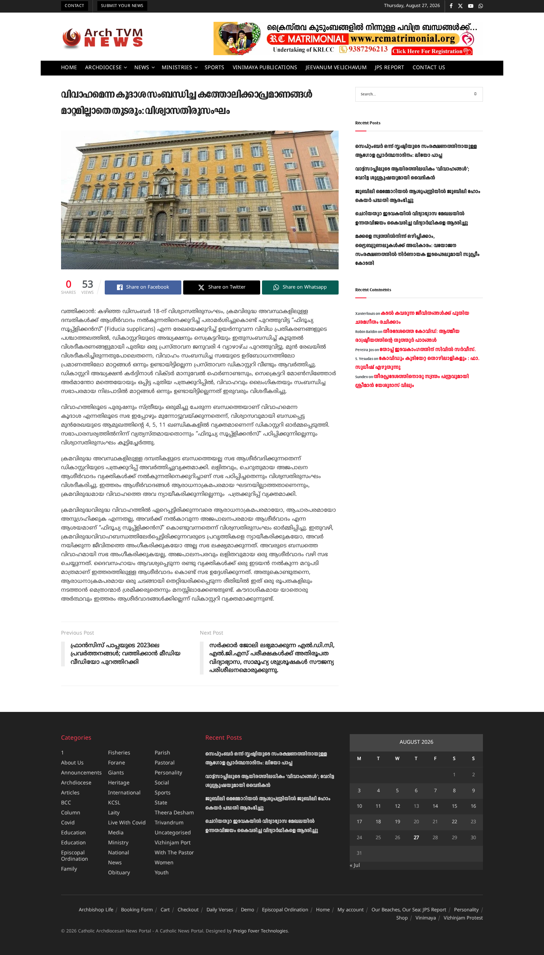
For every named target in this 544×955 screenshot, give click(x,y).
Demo (247, 910)
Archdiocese (103, 68)
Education (73, 833)
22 (454, 822)
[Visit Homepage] (102, 38)
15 (454, 807)
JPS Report (389, 68)
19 (397, 822)
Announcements (81, 773)
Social (162, 783)
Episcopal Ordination (74, 856)
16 (473, 807)
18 (378, 822)
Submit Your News (122, 6)
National (118, 853)
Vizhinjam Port (173, 843)
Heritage (119, 783)
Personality (168, 773)
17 (359, 822)
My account (351, 910)
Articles (70, 793)
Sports (215, 68)
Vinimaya (426, 918)
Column (70, 813)
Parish (162, 753)
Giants (116, 773)
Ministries (177, 68)
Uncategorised (173, 833)
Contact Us (429, 68)
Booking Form (137, 910)
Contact (74, 6)
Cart (165, 910)
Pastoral (165, 763)
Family (69, 869)
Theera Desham (174, 813)
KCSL (114, 803)
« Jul (355, 865)
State (161, 803)
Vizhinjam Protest (463, 918)
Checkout (188, 910)
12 (397, 807)
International (124, 793)
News (142, 68)
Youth (162, 873)
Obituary (119, 873)
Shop (402, 918)
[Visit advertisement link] (348, 38)
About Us (72, 763)
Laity (114, 813)
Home (69, 68)
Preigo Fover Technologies (260, 931)
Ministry (118, 843)
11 (378, 807)
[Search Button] (475, 94)
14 (435, 807)
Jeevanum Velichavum (336, 68)
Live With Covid (127, 823)
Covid (68, 823)
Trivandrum (169, 823)
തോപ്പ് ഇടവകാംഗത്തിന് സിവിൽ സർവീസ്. (428, 349)
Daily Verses (219, 910)
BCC (66, 803)
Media (116, 833)
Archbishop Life (96, 910)
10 (359, 807)
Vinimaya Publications (265, 68)
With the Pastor (174, 853)
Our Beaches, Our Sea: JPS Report (409, 910)
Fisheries (119, 753)
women (164, 863)
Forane (116, 763)
